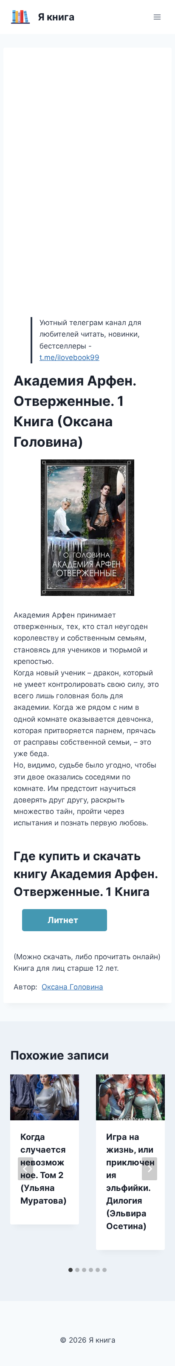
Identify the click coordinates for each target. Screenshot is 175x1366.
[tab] (70, 1270)
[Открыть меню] (157, 16)
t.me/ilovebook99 (69, 357)
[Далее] (149, 1168)
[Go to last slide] (25, 1168)
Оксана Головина (72, 987)
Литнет (63, 920)
